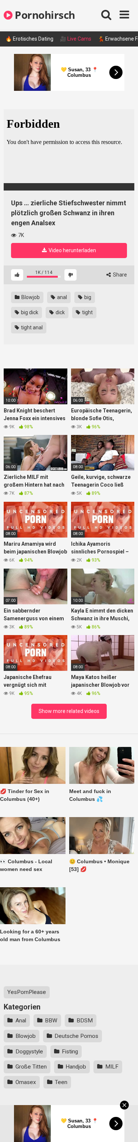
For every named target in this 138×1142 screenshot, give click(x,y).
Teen (61, 1082)
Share (119, 275)
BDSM (85, 1020)
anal (61, 297)
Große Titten (31, 1066)
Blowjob (30, 297)
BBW (51, 1020)
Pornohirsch (44, 15)
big (87, 297)
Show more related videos (69, 711)
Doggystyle (29, 1051)
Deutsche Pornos (76, 1036)
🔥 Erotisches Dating (29, 39)
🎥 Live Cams (75, 39)
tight (87, 312)
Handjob (76, 1066)
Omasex (25, 1082)
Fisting (70, 1051)
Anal (20, 1020)
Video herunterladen (71, 250)
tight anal (31, 327)
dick (59, 312)
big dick (29, 312)
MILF (111, 1066)
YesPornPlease (26, 992)
